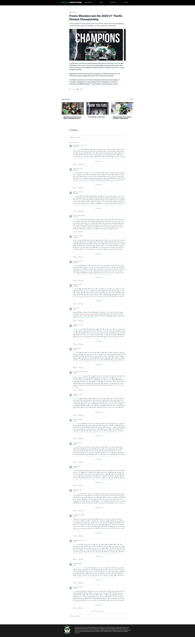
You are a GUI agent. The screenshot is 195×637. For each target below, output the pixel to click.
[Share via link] (81, 89)
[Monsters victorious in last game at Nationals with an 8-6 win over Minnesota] (73, 108)
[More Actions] (125, 146)
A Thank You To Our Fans (96, 117)
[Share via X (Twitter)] (73, 89)
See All (131, 99)
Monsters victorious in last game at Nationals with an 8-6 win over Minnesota (72, 117)
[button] (91, 2)
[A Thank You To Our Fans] (97, 108)
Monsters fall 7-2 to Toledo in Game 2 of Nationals (122, 117)
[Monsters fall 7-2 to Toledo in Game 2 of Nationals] (122, 108)
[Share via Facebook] (70, 89)
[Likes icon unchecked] (74, 164)
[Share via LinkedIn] (77, 89)
